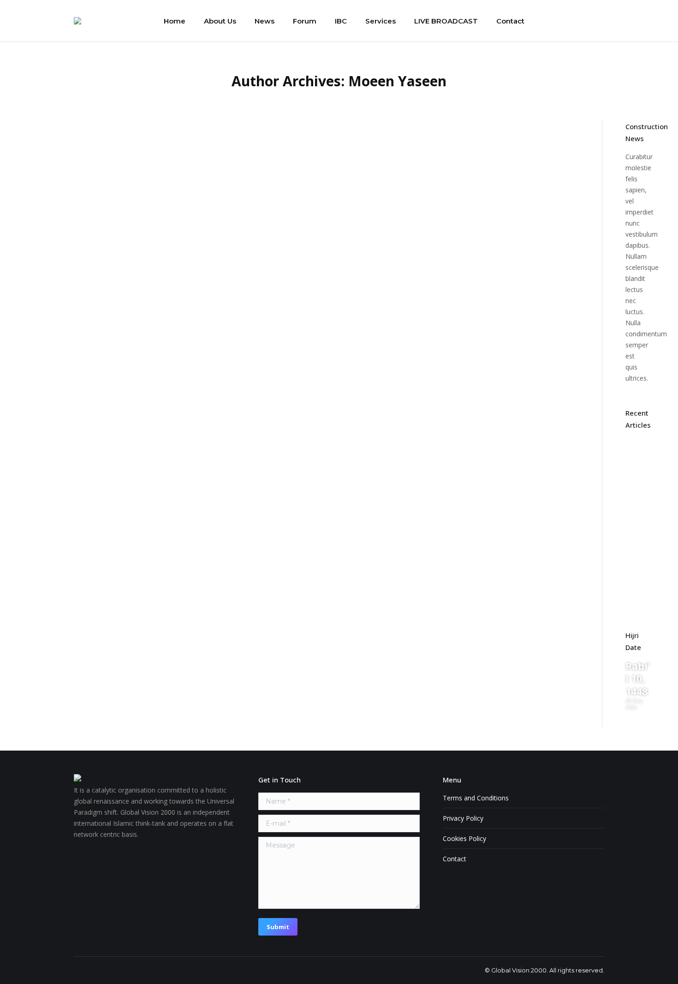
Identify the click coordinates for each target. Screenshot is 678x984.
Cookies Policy (464, 838)
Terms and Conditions (476, 797)
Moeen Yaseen (397, 81)
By (165, 165)
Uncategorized (108, 165)
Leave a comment (265, 165)
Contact (454, 858)
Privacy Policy (463, 818)
